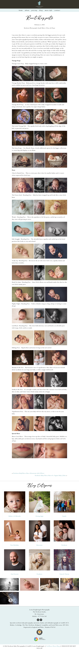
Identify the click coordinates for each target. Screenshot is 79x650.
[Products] (39, 560)
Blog (41, 10)
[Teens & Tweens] (64, 560)
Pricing (34, 10)
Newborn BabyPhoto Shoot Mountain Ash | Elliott (28, 473)
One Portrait (15, 574)
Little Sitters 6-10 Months (49, 584)
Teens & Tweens (64, 574)
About (27, 10)
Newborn (64, 545)
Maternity (39, 545)
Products (39, 574)
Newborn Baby (29, 584)
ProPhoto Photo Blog (53, 646)
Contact (57, 10)
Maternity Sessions (9, 584)
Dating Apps (39, 516)
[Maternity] (39, 531)
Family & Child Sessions (69, 584)
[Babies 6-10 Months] (15, 502)
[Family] (64, 502)
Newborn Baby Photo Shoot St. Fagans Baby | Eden (50, 475)
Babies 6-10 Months (15, 516)
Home (21, 10)
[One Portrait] (15, 560)
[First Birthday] (15, 531)
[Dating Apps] (39, 502)
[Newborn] (64, 531)
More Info (48, 10)
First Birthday (14, 545)
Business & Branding (9, 598)
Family (64, 516)
